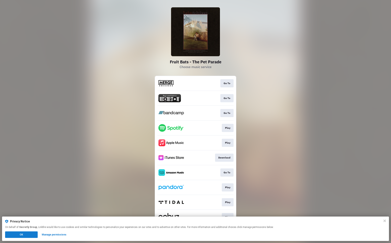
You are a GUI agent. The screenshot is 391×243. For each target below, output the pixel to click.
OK (21, 234)
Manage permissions (54, 234)
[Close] (384, 221)
